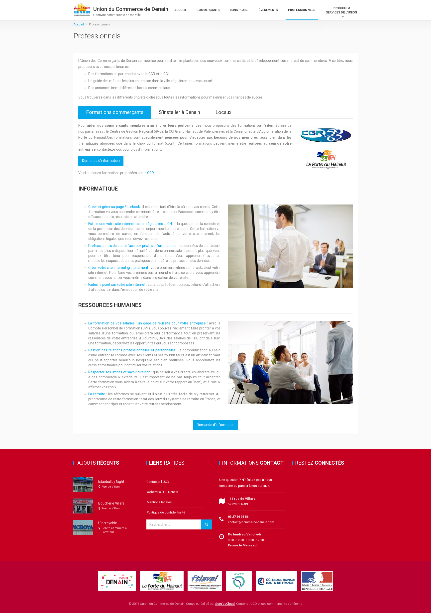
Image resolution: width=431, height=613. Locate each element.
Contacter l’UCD (157, 482)
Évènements (268, 10)
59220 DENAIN (238, 504)
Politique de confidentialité (166, 512)
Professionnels (301, 10)
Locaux (223, 112)
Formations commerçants (114, 112)
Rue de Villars (111, 486)
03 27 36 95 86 (238, 516)
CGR (150, 173)
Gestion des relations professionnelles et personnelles (132, 350)
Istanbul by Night (111, 482)
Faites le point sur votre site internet (116, 285)
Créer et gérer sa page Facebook (114, 207)
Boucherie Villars (111, 503)
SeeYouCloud (225, 604)
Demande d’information (101, 161)
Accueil (180, 10)
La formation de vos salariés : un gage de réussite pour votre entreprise (147, 323)
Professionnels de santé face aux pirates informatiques (132, 246)
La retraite (96, 394)
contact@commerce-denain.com (251, 522)
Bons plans (239, 10)
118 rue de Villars (241, 499)
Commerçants (208, 10)
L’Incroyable (107, 523)
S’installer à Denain (179, 112)
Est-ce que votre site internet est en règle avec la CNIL (131, 224)
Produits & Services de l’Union (341, 10)
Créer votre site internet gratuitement (118, 268)
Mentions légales (159, 502)
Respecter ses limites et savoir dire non (119, 372)
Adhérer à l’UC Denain (162, 492)
